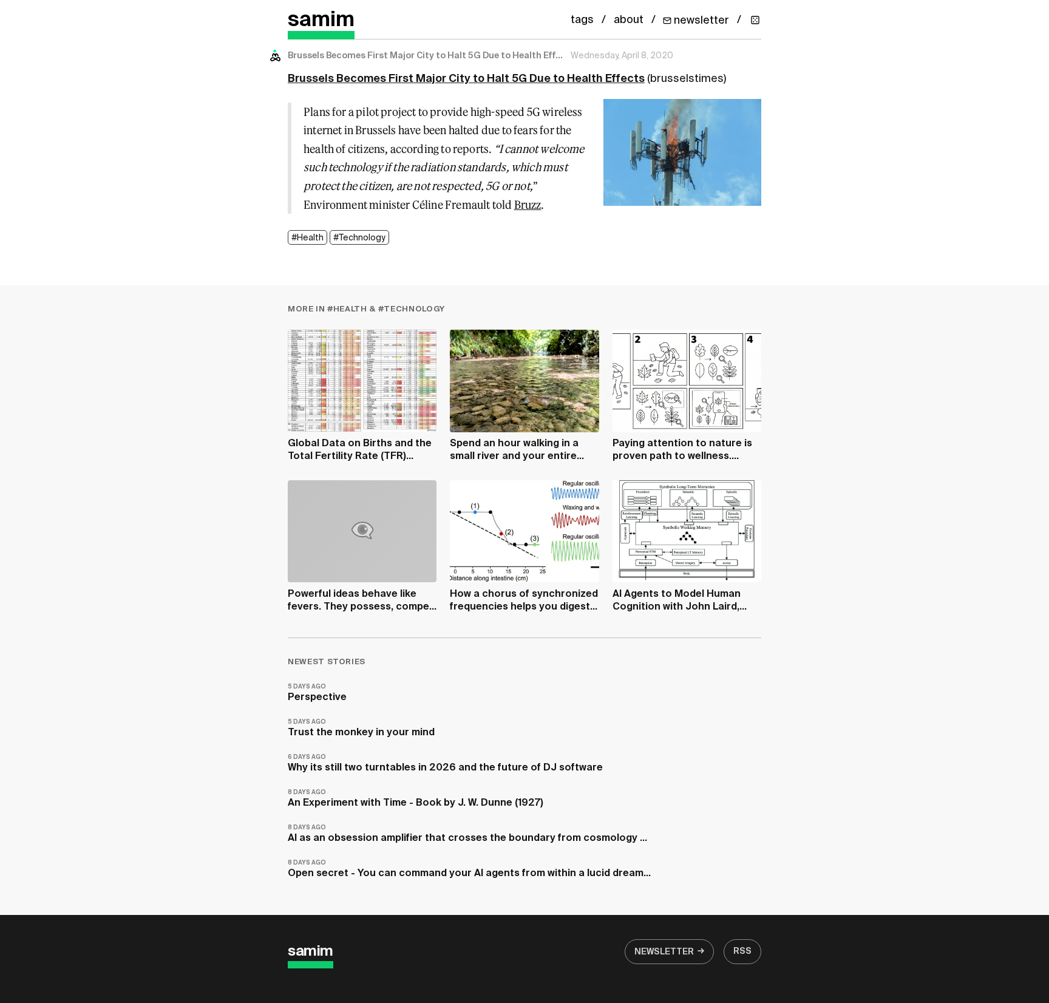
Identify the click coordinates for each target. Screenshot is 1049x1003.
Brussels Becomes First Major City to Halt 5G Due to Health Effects (466, 78)
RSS (742, 951)
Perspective (317, 693)
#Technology (359, 238)
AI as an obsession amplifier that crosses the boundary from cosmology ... (467, 833)
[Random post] (755, 20)
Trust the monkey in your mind (361, 728)
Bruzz (527, 204)
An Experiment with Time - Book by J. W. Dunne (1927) (415, 798)
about (628, 20)
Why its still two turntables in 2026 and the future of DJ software (445, 763)
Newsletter (664, 952)
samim (321, 20)
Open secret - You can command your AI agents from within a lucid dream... (469, 869)
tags (582, 20)
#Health (307, 238)
